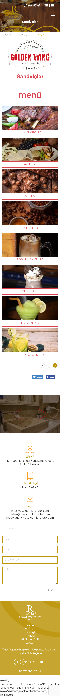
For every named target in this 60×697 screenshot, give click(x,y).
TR (46, 5)
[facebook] (18, 662)
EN (52, 5)
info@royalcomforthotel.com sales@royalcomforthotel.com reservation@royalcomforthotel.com (30, 514)
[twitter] (26, 662)
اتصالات (30, 643)
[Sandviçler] (14, 13)
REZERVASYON (30, 639)
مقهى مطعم (30, 632)
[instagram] (34, 662)
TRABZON (30, 636)
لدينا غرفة (30, 628)
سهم (51, 377)
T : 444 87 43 (30, 487)
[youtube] (42, 662)
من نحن (30, 625)
